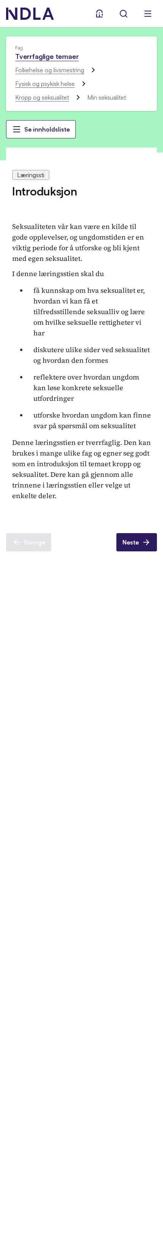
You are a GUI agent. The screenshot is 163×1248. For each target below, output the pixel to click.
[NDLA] (30, 14)
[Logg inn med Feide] (99, 14)
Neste (130, 542)
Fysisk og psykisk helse (45, 83)
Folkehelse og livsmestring (49, 70)
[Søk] (123, 14)
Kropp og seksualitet (42, 97)
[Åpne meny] (148, 14)
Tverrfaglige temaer (47, 56)
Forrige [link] (34, 542)
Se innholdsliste (47, 129)
